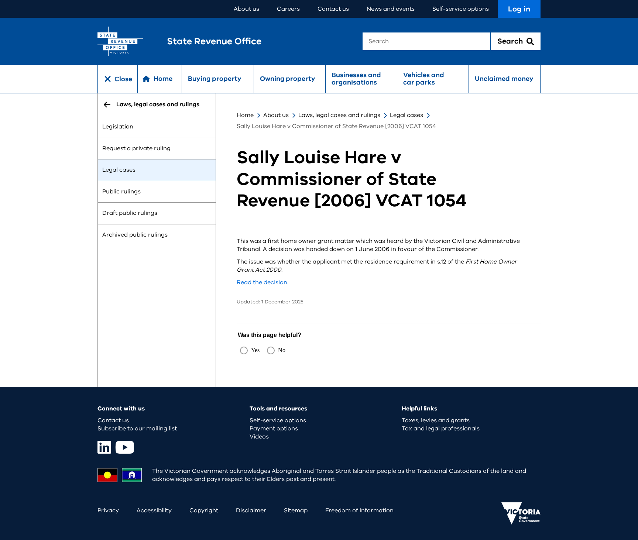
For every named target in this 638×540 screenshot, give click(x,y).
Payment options (274, 428)
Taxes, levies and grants (436, 420)
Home (245, 115)
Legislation (117, 127)
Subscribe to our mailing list (137, 428)
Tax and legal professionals (441, 428)
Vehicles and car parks (423, 78)
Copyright (203, 510)
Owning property (287, 78)
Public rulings (121, 192)
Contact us (333, 9)
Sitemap (296, 510)
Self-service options (460, 9)
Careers (288, 9)
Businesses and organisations (356, 78)
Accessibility (154, 510)
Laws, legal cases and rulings (339, 115)
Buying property (214, 78)
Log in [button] (519, 9)
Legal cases (119, 170)
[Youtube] (125, 447)
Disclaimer (251, 510)
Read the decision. (262, 282)
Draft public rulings (129, 213)
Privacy (108, 510)
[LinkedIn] (104, 447)
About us (246, 9)
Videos (259, 437)
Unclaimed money (504, 78)
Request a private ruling (136, 148)
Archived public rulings (135, 235)
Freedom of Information (359, 510)
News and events (391, 9)
